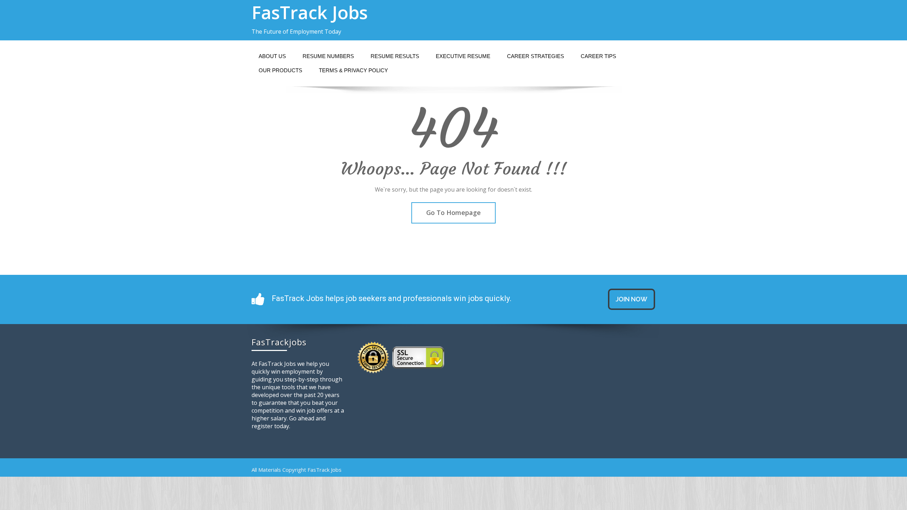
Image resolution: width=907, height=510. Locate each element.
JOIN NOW (631, 299)
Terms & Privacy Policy (353, 70)
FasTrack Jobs (310, 12)
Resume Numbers (328, 56)
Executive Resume (463, 56)
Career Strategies (535, 56)
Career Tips (598, 56)
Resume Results (395, 56)
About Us (272, 56)
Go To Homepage (453, 212)
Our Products (280, 70)
